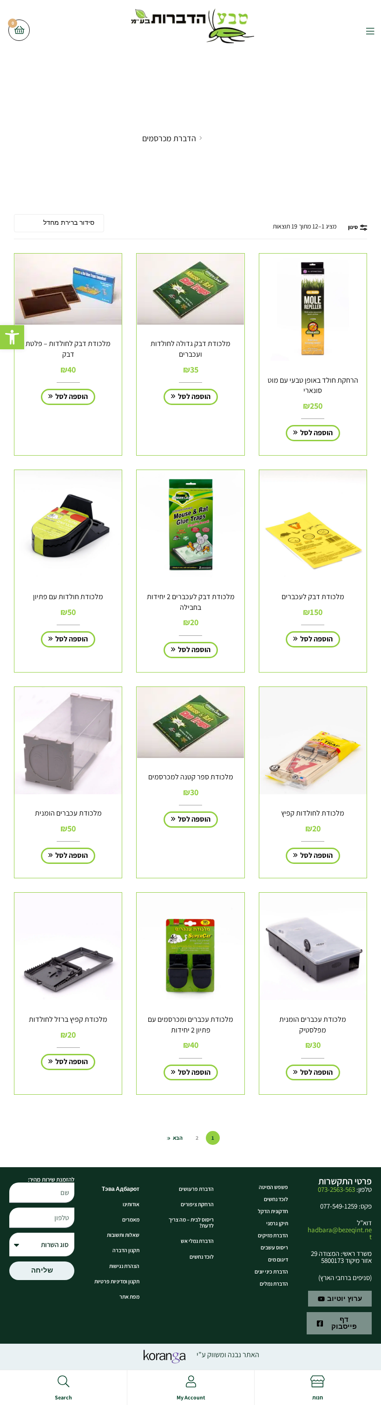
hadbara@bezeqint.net (340, 1233)
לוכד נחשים (276, 1199)
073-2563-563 (336, 1189)
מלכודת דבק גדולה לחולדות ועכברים (190, 349)
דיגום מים (278, 1259)
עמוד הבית (222, 138)
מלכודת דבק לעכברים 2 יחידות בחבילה (191, 602)
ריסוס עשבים (274, 1247)
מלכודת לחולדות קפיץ (312, 813)
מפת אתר (129, 1296)
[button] (12, 337)
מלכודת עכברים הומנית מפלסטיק (312, 1024)
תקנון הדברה (125, 1250)
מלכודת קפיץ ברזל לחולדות (68, 1019)
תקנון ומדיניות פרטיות (116, 1281)
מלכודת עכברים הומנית (68, 813)
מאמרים (130, 1219)
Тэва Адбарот (120, 1188)
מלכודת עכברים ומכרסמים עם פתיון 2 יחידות (190, 1024)
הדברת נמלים (274, 1283)
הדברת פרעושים (196, 1188)
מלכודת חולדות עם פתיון (68, 596)
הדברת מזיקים (273, 1235)
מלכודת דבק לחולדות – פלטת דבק (68, 349)
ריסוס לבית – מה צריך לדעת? (191, 1222)
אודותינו (131, 1204)
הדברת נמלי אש (197, 1240)
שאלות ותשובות (123, 1234)
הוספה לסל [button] (316, 433)
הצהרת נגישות (124, 1265)
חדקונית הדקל (273, 1211)
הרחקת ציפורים (197, 1204)
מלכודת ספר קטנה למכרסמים (190, 777)
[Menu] (363, 30)
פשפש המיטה (273, 1186)
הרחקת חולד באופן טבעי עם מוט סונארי (313, 385)
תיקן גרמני (277, 1223)
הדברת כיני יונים (271, 1271)
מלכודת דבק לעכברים (313, 596)
